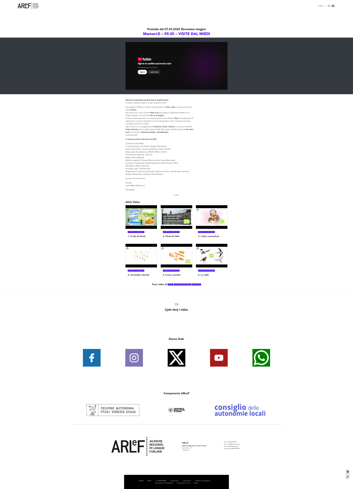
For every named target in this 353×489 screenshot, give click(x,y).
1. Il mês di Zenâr (137, 236)
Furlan (321, 6)
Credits (195, 483)
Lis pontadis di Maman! (183, 284)
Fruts (170, 284)
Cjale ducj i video (176, 310)
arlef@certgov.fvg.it (233, 446)
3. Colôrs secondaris (208, 236)
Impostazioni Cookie (183, 483)
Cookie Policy (187, 481)
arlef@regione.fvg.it (234, 444)
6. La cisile (203, 274)
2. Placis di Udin (171, 236)
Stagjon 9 (196, 284)
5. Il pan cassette (172, 274)
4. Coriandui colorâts (138, 274)
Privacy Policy (174, 481)
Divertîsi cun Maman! (136, 232)
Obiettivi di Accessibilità (202, 481)
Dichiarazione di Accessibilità (164, 483)
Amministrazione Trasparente (233, 451)
